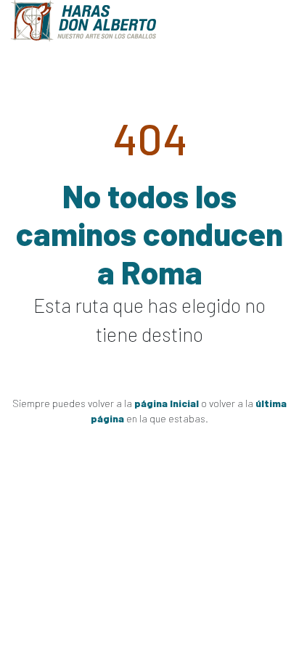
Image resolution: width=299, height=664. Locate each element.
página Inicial (166, 403)
